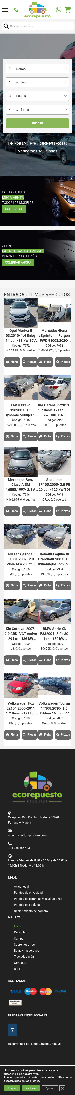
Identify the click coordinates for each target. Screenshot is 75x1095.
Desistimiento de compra (31, 911)
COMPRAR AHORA (18, 262)
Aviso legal (21, 886)
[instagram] (12, 1030)
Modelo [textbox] (21, 82)
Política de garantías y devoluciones (38, 899)
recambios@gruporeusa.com (27, 835)
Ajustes (50, 1088)
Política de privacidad (28, 892)
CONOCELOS (14, 209)
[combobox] (37, 68)
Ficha (14, 362)
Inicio (17, 926)
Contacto (20, 963)
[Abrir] (5, 10)
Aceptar (12, 1088)
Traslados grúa (24, 956)
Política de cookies (27, 905)
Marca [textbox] (21, 68)
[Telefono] (16, 10)
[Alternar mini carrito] (68, 10)
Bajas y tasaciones (26, 950)
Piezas (32, 362)
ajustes (34, 1081)
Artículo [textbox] (22, 110)
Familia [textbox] (21, 96)
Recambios (21, 932)
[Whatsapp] (59, 10)
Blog (17, 969)
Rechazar (31, 1088)
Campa (18, 938)
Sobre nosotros (24, 944)
